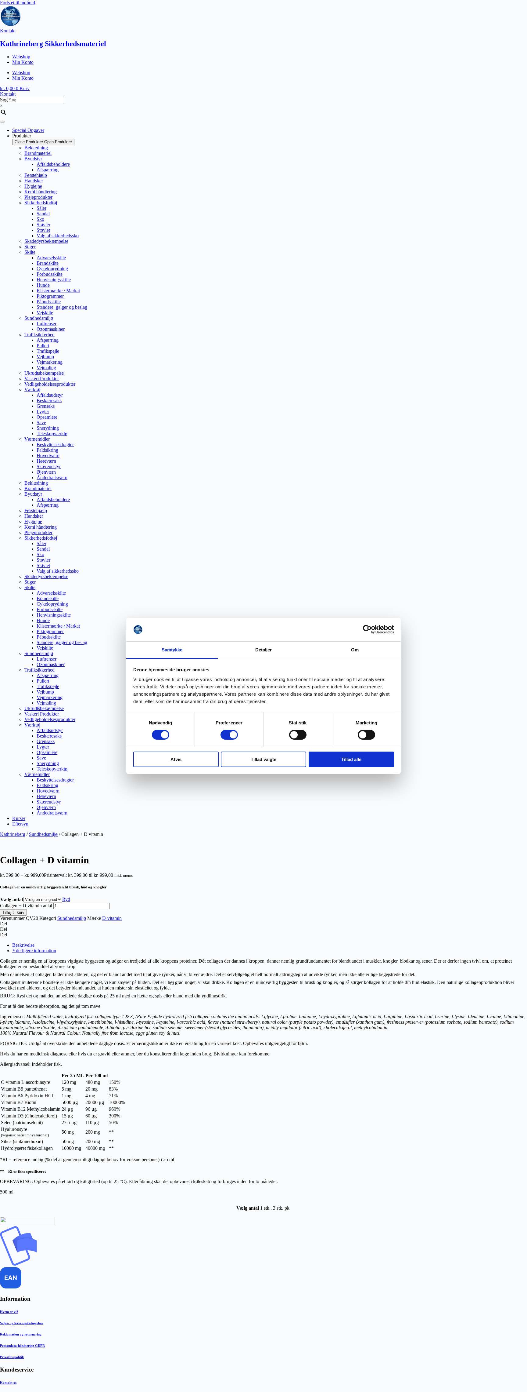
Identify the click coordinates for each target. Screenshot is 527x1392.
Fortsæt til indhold (17, 2)
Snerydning (48, 428)
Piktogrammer (50, 296)
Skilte (29, 252)
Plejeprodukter (38, 197)
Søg (4, 99)
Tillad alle (351, 759)
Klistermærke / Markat (58, 290)
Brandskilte (48, 263)
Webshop (21, 56)
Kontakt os (8, 1382)
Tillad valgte (263, 759)
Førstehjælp (35, 175)
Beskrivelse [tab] (23, 945)
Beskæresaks (49, 400)
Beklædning (36, 147)
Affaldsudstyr (50, 395)
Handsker (33, 180)
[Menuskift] (2, 121)
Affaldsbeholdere (53, 164)
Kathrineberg (12, 834)
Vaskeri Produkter (41, 378)
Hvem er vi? (9, 1312)
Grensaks (46, 406)
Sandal (43, 213)
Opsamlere (47, 417)
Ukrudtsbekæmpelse (44, 373)
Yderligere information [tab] (34, 950)
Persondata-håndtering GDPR (22, 1345)
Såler (41, 208)
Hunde (43, 285)
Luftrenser (46, 323)
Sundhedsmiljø (38, 318)
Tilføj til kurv (13, 912)
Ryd (66, 899)
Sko (40, 219)
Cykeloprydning (52, 268)
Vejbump (45, 356)
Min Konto (23, 62)
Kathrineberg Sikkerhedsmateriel (53, 44)
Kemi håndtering (40, 191)
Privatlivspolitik (12, 1357)
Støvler (43, 224)
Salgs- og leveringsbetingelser (21, 1323)
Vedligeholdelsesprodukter (49, 384)
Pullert (43, 345)
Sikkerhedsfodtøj (40, 202)
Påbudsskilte (49, 301)
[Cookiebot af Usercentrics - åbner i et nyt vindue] (367, 629)
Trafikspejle (48, 351)
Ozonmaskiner (51, 329)
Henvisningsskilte (54, 279)
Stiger (30, 246)
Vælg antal (11, 899)
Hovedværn (48, 455)
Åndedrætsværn (52, 477)
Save (41, 422)
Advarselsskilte (51, 257)
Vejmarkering (50, 362)
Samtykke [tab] (172, 649)
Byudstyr (33, 158)
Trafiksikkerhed (39, 334)
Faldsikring (47, 450)
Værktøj (32, 389)
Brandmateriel (38, 153)
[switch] (229, 735)
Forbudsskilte (50, 274)
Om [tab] (355, 649)
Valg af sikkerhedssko (58, 235)
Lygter (43, 411)
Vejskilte (45, 312)
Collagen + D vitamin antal (26, 905)
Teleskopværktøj (53, 433)
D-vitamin (112, 918)
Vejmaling (46, 367)
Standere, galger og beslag (62, 307)
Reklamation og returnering (20, 1334)
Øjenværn (46, 472)
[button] (263, 924)
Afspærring (48, 169)
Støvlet (43, 230)
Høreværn (46, 461)
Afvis (175, 759)
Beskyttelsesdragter (55, 444)
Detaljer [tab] (263, 649)
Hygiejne (33, 186)
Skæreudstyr (49, 466)
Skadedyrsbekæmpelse (46, 241)
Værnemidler (37, 439)
